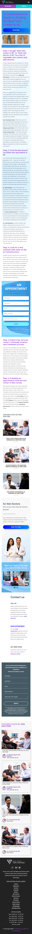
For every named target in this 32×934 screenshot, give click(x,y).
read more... (16, 441)
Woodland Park (16, 908)
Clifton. (18, 654)
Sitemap (18, 931)
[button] (16, 578)
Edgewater (16, 886)
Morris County (16, 896)
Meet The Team (16, 527)
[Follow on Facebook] (12, 867)
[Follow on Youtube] (19, 867)
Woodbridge (16, 906)
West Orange (16, 904)
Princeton (16, 900)
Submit (16, 324)
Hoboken (16, 890)
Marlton (16, 892)
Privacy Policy (12, 331)
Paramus (13, 654)
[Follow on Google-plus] (16, 867)
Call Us (24, 6)
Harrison (16, 888)
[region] (16, 580)
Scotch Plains (16, 902)
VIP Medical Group (19, 929)
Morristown (16, 894)
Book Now (8, 6)
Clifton (16, 884)
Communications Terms (10, 709)
